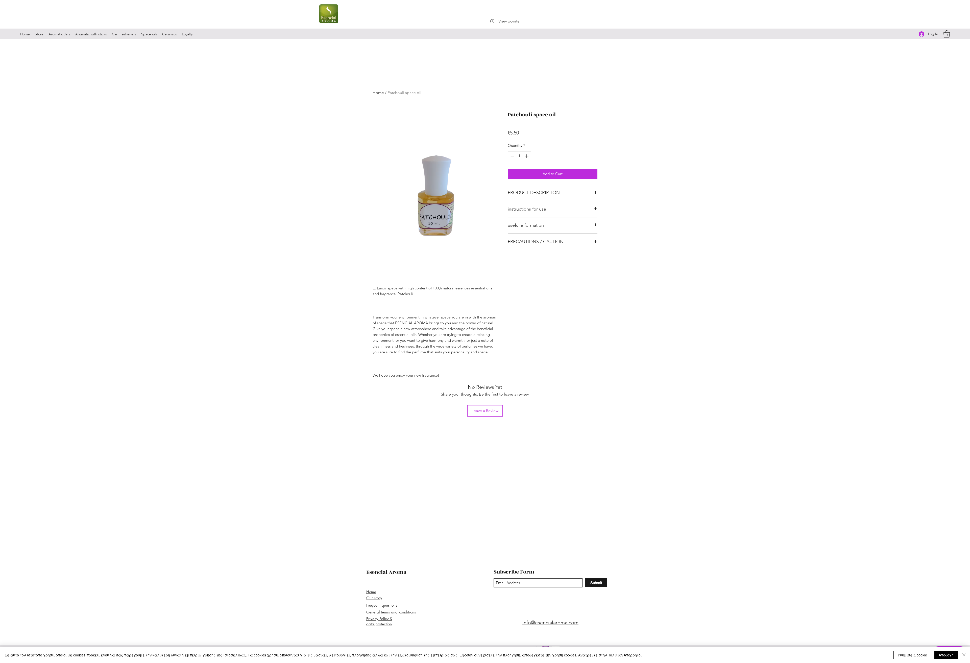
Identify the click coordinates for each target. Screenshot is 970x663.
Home (378, 92)
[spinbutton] (519, 156)
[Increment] (527, 156)
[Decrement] (511, 156)
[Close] (964, 655)
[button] (946, 34)
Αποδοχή (946, 654)
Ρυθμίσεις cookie (912, 654)
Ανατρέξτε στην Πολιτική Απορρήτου (610, 654)
